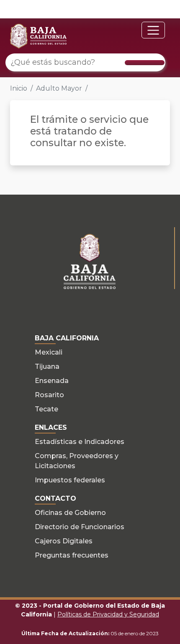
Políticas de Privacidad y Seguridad (108, 614)
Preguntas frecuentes (71, 555)
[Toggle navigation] (153, 30)
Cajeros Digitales (64, 541)
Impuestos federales (70, 480)
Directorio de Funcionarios (79, 527)
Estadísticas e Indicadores (79, 442)
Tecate (46, 409)
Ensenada (52, 381)
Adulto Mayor (59, 88)
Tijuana (47, 366)
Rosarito (49, 395)
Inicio (18, 88)
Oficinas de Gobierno (70, 513)
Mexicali (48, 352)
